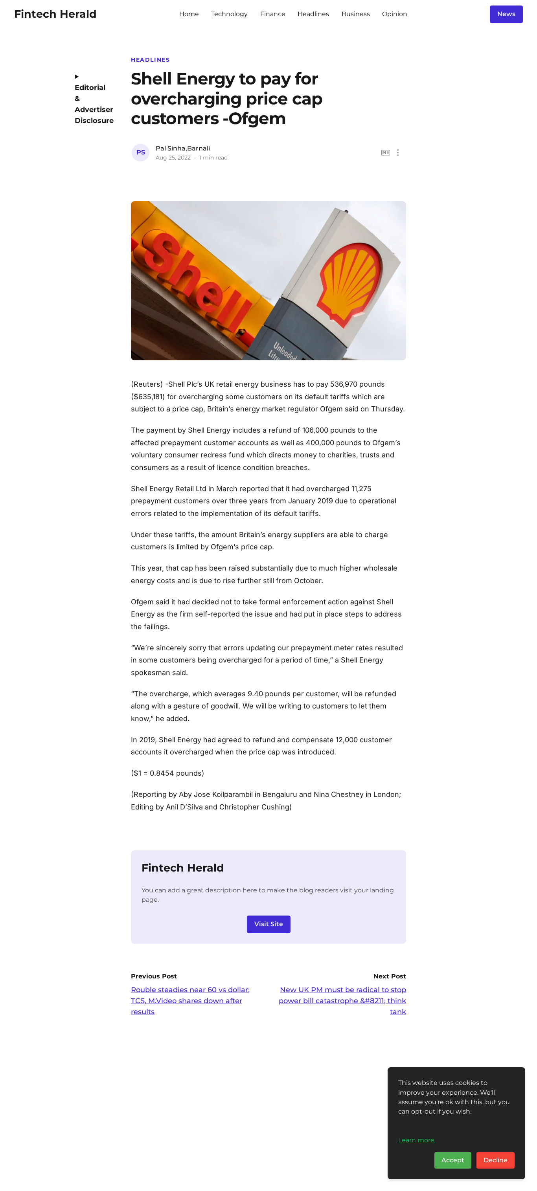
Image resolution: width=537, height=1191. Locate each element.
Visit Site (268, 924)
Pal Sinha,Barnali (183, 148)
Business (356, 14)
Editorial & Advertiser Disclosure (92, 104)
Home (189, 14)
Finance (272, 14)
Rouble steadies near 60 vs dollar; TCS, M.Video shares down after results (190, 1000)
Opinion (394, 14)
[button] (398, 153)
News (506, 14)
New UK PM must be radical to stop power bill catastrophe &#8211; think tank (342, 1000)
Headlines (313, 14)
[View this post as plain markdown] (386, 153)
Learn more (416, 1140)
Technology (229, 14)
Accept (452, 1160)
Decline (496, 1160)
